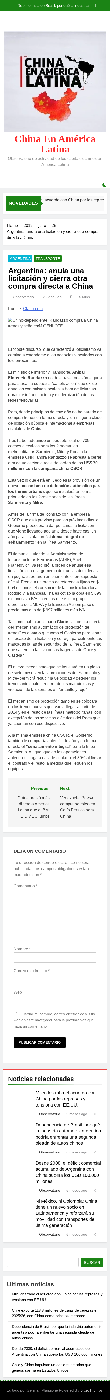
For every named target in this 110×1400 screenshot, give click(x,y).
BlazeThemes (91, 1390)
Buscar (92, 1262)
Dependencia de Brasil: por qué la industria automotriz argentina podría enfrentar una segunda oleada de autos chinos (53, 6)
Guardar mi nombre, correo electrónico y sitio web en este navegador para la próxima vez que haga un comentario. (54, 1020)
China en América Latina (55, 144)
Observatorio (23, 297)
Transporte (48, 259)
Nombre (22, 949)
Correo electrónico (32, 971)
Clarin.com (33, 308)
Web (18, 992)
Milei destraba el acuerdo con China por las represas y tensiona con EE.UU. (66, 1099)
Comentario (25, 886)
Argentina (20, 259)
